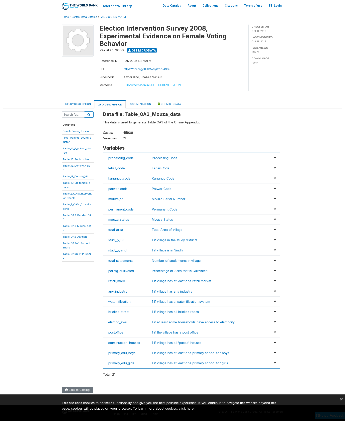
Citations (231, 5)
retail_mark (116, 281)
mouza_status (118, 219)
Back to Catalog (79, 389)
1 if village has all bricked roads (175, 312)
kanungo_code (119, 178)
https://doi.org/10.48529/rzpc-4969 (147, 69)
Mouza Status (162, 219)
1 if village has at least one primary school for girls (190, 363)
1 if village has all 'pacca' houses (176, 343)
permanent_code (121, 209)
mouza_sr (115, 199)
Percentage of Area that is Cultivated (179, 271)
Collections (210, 5)
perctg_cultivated (121, 271)
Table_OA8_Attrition (75, 236)
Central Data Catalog (84, 16)
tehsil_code (116, 168)
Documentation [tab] (140, 103)
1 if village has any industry (172, 291)
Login (278, 5)
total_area (115, 230)
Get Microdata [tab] (170, 103)
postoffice (115, 332)
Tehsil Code (160, 168)
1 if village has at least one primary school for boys (190, 353)
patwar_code (118, 189)
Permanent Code (164, 209)
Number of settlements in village (176, 261)
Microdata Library (117, 6)
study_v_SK (116, 240)
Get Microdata (143, 50)
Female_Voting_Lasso (76, 131)
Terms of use (253, 5)
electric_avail (117, 322)
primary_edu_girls (121, 363)
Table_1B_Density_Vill (75, 176)
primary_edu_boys (122, 353)
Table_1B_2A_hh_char (76, 159)
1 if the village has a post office (175, 332)
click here (186, 408)
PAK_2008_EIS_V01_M (113, 16)
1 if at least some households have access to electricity (193, 322)
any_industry (117, 291)
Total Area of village (167, 230)
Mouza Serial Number (168, 199)
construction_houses (124, 343)
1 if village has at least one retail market (181, 281)
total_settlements (120, 261)
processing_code (121, 158)
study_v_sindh (118, 250)
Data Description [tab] (110, 104)
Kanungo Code (163, 178)
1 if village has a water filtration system (181, 302)
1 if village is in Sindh (167, 250)
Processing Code (164, 158)
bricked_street (118, 312)
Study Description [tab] (78, 103)
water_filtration (119, 302)
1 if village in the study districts (174, 240)
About (192, 5)
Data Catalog (172, 5)
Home (65, 16)
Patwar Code (161, 189)
